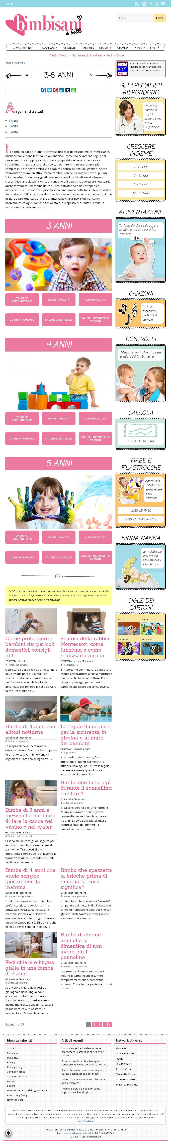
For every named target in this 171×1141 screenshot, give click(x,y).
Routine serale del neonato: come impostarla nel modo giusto (81, 1090)
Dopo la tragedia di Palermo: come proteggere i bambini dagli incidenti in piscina (83, 1052)
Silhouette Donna (126, 1074)
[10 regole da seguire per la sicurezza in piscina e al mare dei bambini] (86, 709)
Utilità (154, 48)
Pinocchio (147, 639)
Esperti (11, 1085)
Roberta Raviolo (70, 664)
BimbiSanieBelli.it (43, 25)
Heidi (144, 619)
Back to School (115, 56)
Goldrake (123, 639)
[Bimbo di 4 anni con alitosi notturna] (31, 709)
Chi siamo (12, 1053)
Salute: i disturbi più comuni (95, 319)
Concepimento (23, 48)
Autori (10, 1081)
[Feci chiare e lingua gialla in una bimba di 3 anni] (31, 945)
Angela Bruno (69, 752)
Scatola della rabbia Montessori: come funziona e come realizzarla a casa (84, 647)
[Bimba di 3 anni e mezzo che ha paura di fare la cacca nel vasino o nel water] (31, 793)
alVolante (121, 1048)
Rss (137, 3)
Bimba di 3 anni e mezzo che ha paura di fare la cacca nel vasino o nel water (30, 819)
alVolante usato (125, 1053)
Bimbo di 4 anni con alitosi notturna (30, 729)
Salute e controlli (58, 319)
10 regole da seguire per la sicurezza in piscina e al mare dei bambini (85, 735)
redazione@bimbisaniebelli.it (78, 1133)
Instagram (144, 3)
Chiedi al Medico (58, 56)
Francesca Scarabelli (18, 664)
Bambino (88, 48)
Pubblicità (12, 1057)
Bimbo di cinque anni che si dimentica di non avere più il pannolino (81, 946)
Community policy (17, 1076)
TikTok (157, 3)
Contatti (11, 1048)
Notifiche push (15, 1099)
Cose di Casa (123, 1069)
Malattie (105, 48)
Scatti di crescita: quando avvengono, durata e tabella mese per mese (83, 1071)
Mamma (123, 48)
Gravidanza (49, 48)
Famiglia (139, 48)
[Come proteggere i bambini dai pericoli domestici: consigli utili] (31, 621)
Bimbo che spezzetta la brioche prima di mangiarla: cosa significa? (86, 879)
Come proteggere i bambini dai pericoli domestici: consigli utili (29, 647)
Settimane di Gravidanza (87, 56)
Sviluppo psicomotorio (22, 299)
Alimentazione (95, 299)
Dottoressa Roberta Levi (20, 836)
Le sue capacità (58, 299)
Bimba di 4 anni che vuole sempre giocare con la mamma (30, 879)
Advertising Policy (17, 1095)
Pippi (121, 619)
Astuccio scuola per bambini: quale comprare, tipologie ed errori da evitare (84, 1062)
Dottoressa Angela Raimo (20, 896)
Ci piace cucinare (125, 1079)
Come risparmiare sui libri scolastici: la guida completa (83, 1081)
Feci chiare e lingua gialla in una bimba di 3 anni (29, 968)
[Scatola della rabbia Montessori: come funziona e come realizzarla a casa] (86, 621)
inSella (119, 1058)
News (9, 3)
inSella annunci (124, 1063)
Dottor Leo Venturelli (18, 741)
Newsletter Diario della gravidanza (27, 1090)
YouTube (163, 3)
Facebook (151, 3)
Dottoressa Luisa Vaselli (75, 966)
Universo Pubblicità (127, 1084)
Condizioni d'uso (16, 1071)
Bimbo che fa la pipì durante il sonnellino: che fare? (86, 788)
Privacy (11, 1062)
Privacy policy (15, 1067)
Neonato (69, 48)
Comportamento (22, 319)
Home (9, 62)
